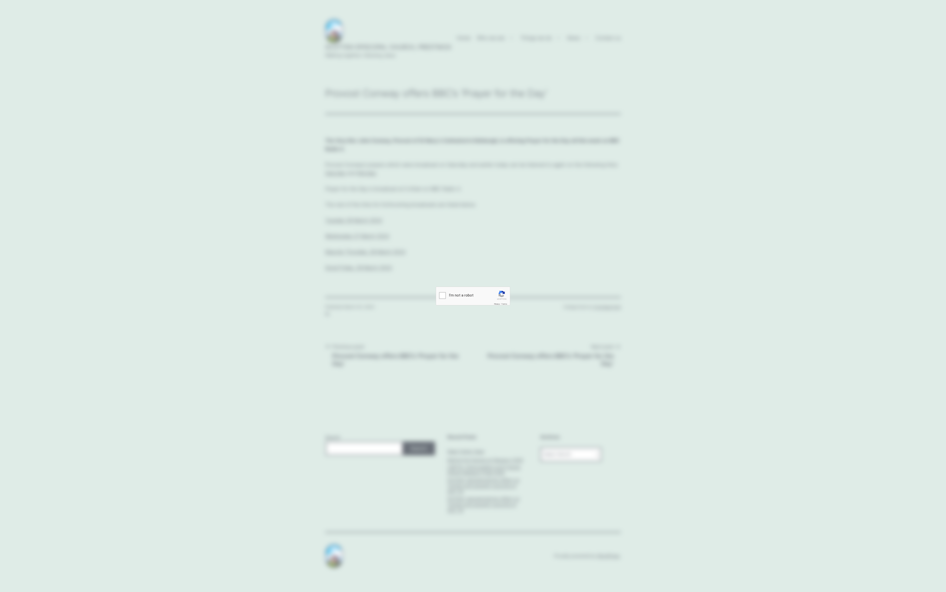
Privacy (497, 304)
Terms (504, 304)
